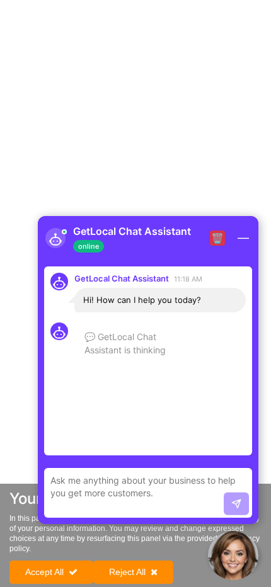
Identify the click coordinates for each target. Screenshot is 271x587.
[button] (233, 555)
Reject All (127, 572)
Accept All (44, 572)
